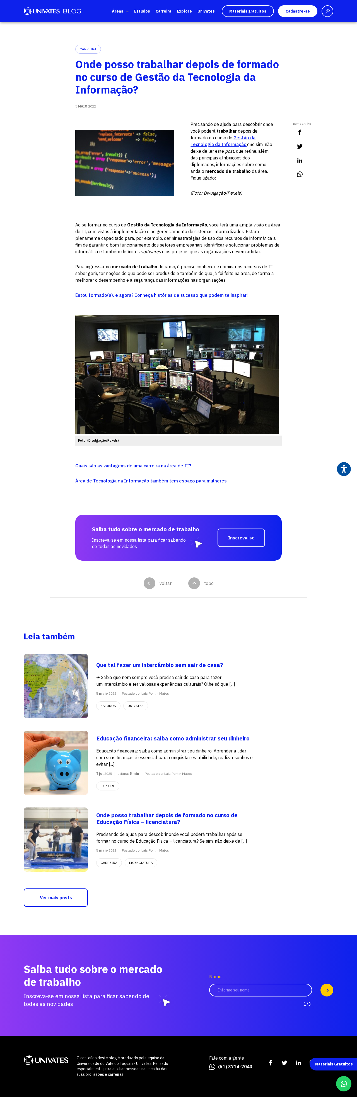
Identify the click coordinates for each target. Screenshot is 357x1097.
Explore (184, 11)
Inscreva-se (241, 538)
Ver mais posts (56, 897)
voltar (166, 583)
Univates (206, 11)
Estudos (142, 11)
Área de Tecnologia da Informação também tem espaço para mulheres (151, 481)
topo (209, 583)
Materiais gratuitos (247, 11)
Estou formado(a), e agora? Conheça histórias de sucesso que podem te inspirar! (161, 295)
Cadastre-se (298, 11)
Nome (215, 976)
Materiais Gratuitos (334, 1064)
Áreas (117, 11)
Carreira (163, 11)
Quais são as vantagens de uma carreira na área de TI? (133, 466)
